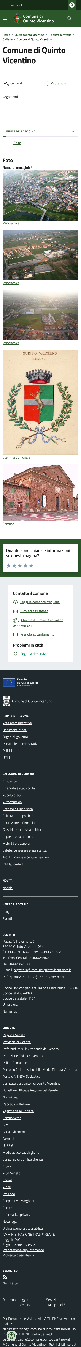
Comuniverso (12, 1117)
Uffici (6, 757)
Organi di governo (15, 736)
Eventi (7, 918)
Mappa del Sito (58, 1304)
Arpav (7, 1166)
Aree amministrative (17, 723)
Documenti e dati (15, 729)
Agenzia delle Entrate (18, 1111)
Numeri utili (11, 1011)
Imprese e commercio (18, 836)
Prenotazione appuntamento (23, 1249)
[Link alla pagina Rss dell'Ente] (5, 1277)
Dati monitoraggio (15, 1299)
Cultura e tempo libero (18, 815)
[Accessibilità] (11, 1335)
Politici (7, 750)
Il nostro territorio (60, 34)
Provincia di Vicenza (17, 1041)
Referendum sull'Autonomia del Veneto (31, 1048)
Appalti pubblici (13, 795)
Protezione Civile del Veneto (23, 1055)
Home (6, 34)
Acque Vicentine (14, 1131)
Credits (25, 1304)
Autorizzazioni (12, 801)
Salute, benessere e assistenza (25, 850)
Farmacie (9, 1138)
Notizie (8, 887)
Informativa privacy (16, 1214)
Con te (7, 1207)
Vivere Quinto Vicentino (29, 34)
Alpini (7, 1186)
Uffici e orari (11, 1004)
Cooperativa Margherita (19, 1200)
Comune (8, 523)
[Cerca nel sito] (68, 18)
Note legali (10, 1221)
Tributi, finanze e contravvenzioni (26, 857)
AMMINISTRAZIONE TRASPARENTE (29, 1234)
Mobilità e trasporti (16, 843)
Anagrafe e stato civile (19, 788)
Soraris (7, 1180)
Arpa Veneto (11, 1173)
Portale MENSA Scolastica (21, 1076)
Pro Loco (9, 1193)
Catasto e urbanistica (18, 808)
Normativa (10, 1097)
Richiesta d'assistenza (18, 1255)
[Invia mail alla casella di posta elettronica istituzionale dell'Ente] (42, 969)
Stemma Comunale (16, 457)
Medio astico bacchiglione (21, 1152)
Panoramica (11, 223)
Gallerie (8, 39)
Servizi (51, 1299)
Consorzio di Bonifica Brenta (23, 1159)
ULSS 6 (8, 1145)
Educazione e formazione (20, 822)
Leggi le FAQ (12, 1239)
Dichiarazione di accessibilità (23, 1228)
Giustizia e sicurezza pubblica (23, 829)
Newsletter (11, 1283)
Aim (5, 1124)
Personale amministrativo (21, 743)
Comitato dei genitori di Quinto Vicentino (31, 1083)
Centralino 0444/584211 (34, 957)
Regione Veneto (14, 5)
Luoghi (7, 911)
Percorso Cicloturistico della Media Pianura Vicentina (40, 1069)
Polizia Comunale (15, 1062)
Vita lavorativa (13, 864)
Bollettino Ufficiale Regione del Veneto (30, 1090)
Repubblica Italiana (16, 1104)
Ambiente (10, 781)
